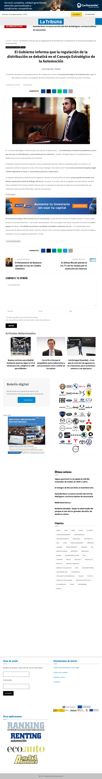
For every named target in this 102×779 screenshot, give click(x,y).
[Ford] (69, 403)
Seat (76, 568)
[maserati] (89, 417)
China (81, 530)
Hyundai (84, 547)
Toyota (90, 576)
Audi (66, 530)
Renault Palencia (72, 564)
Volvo (72, 584)
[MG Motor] (76, 424)
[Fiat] (62, 403)
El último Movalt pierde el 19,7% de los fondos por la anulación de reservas (73, 265)
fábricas (90, 543)
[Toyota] (82, 445)
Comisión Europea (63, 535)
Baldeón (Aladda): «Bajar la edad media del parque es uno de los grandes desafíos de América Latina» (74, 511)
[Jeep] (75, 410)
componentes (79, 535)
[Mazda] (62, 424)
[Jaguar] (69, 410)
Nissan (58, 555)
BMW (73, 530)
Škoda (58, 588)
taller (80, 576)
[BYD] (82, 389)
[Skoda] (84, 438)
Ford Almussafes (77, 543)
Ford (65, 543)
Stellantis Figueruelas (65, 576)
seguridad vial (62, 572)
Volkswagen (61, 584)
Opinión (59, 559)
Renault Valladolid (63, 568)
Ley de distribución (13, 241)
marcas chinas (61, 551)
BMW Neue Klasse (41, 26)
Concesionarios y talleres (12, 47)
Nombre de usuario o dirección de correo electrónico (23, 668)
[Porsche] (89, 431)
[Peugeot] (82, 431)
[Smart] (91, 438)
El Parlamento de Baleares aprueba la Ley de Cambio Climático (28, 265)
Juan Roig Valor (13, 85)
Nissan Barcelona (72, 555)
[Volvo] (76, 451)
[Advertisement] (51, 622)
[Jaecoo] (62, 410)
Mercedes (85, 551)
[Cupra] (62, 396)
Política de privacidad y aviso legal (66, 667)
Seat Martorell (88, 568)
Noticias (15, 41)
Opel (84, 555)
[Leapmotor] (76, 417)
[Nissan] (62, 431)
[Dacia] (69, 396)
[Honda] (76, 403)
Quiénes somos (59, 677)
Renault (59, 564)
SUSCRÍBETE (76, 14)
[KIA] (88, 410)
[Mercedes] (69, 424)
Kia (92, 547)
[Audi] (69, 389)
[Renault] (60, 438)
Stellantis (75, 572)
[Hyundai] (82, 403)
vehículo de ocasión (64, 580)
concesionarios (62, 539)
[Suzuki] (69, 445)
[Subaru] (62, 445)
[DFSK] (76, 396)
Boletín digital (18, 384)
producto (89, 559)
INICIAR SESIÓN (90, 14)
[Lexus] (82, 417)
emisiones (76, 539)
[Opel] (76, 431)
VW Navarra (82, 584)
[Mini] (82, 424)
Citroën (90, 530)
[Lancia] (62, 417)
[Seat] (67, 438)
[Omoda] (69, 431)
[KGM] (82, 410)
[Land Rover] (69, 417)
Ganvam (59, 547)
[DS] (82, 396)
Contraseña (7, 680)
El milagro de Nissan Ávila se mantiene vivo (74, 487)
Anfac (58, 530)
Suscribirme (28, 400)
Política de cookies (60, 672)
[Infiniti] (89, 403)
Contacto (56, 682)
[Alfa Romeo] (62, 389)
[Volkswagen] (89, 445)
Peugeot (77, 559)
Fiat (57, 543)
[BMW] (76, 389)
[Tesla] (76, 445)
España (23, 47)
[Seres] (76, 438)
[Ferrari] (89, 396)
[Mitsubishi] (89, 424)
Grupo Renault (71, 547)
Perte (68, 559)
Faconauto (88, 539)
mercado (74, 551)
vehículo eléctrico (83, 580)
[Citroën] (89, 389)
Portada (8, 41)
